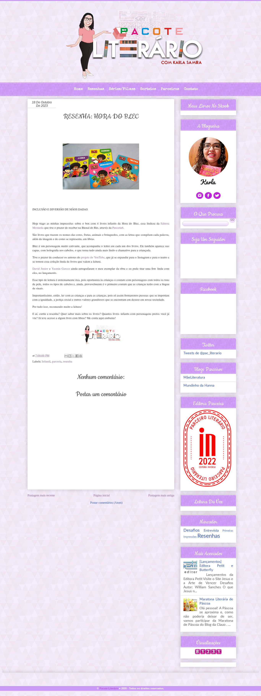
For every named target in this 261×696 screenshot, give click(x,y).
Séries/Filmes (122, 89)
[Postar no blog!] (70, 356)
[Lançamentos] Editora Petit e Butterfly (216, 566)
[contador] (208, 653)
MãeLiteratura (194, 377)
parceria (57, 361)
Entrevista (211, 530)
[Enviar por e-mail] (66, 356)
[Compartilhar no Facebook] (77, 356)
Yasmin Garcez (61, 268)
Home (78, 89)
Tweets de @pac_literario (202, 353)
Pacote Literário (109, 688)
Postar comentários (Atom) (106, 502)
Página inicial (101, 495)
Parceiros (170, 89)
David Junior (40, 268)
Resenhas (96, 89)
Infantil (46, 361)
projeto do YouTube (93, 257)
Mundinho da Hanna (198, 385)
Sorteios (148, 89)
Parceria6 (117, 227)
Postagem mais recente (41, 495)
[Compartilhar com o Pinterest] (81, 356)
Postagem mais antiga (161, 495)
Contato (191, 89)
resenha (67, 361)
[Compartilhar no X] (73, 356)
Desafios (191, 530)
